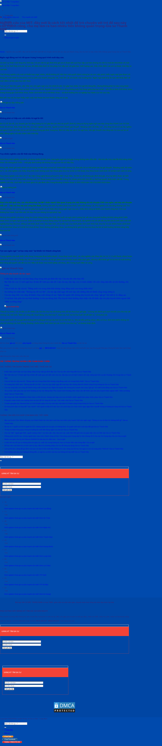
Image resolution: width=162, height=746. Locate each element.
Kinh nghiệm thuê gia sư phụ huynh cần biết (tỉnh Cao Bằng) (27, 508)
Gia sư (7, 733)
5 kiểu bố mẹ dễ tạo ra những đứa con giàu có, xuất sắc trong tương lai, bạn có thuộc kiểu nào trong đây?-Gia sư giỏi (49, 442)
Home (2, 52)
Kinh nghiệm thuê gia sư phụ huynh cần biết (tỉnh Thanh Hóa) (28, 537)
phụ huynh (27, 343)
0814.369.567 (50, 348)
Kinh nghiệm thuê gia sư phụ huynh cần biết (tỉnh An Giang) (27, 594)
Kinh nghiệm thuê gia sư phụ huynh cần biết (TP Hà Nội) (26, 585)
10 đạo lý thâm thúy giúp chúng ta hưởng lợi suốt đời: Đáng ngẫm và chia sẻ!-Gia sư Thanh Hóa (41, 430)
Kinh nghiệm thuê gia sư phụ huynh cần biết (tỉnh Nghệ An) (27, 527)
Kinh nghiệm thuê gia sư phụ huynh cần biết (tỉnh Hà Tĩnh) (27, 518)
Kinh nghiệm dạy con (11, 17)
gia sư (12, 343)
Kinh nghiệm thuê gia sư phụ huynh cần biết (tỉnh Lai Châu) (27, 565)
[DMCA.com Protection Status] (64, 712)
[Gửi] (1, 460)
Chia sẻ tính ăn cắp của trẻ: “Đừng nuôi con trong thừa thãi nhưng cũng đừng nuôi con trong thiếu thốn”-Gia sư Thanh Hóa (51, 381)
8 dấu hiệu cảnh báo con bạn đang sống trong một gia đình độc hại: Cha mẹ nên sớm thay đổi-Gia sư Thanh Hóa (47, 372)
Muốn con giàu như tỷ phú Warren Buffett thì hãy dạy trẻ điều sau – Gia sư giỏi (34, 439)
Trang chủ (8, 15)
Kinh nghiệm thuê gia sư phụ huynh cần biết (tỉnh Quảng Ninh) (28, 546)
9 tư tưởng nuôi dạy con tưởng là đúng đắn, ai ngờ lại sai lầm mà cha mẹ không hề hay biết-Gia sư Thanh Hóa (46, 452)
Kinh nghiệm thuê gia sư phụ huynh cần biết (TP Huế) (25, 575)
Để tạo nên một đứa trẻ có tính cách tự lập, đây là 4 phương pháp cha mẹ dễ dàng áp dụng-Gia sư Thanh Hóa (46, 445)
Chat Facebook (9, 739)
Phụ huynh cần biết (29, 17)
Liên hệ (7, 28)
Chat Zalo (7, 736)
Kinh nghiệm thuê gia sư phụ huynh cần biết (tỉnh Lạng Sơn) (27, 556)
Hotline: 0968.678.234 (12, 742)
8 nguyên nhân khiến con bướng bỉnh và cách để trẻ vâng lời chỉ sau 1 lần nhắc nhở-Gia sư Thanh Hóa (43, 400)
